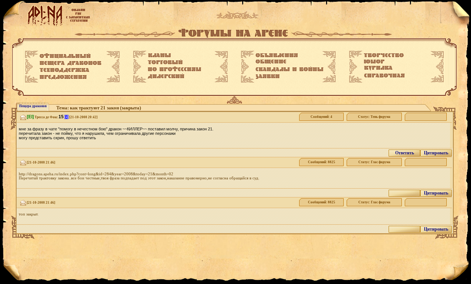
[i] (66, 117)
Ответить (404, 152)
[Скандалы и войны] (289, 69)
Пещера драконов (33, 106)
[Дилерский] (166, 76)
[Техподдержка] (64, 70)
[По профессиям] (174, 69)
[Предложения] (63, 77)
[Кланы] (159, 55)
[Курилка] (378, 68)
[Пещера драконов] (70, 63)
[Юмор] (374, 61)
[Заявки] (268, 76)
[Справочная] (384, 75)
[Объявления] (277, 55)
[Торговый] (165, 62)
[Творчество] (384, 55)
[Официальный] (65, 56)
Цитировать (436, 152)
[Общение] (271, 62)
